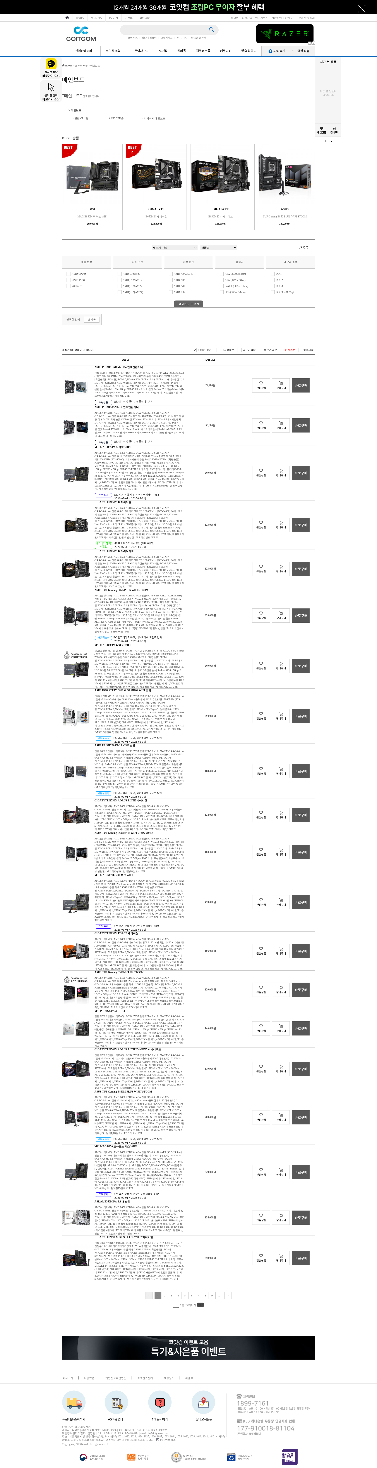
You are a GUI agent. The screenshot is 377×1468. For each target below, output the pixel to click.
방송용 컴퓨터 (198, 37)
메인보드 (95, 65)
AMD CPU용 (116, 118)
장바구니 (290, 17)
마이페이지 (261, 17)
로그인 (235, 17)
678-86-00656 (109, 1430)
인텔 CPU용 (81, 118)
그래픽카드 (167, 37)
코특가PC (133, 37)
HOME (68, 65)
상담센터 (276, 17)
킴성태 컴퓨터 (149, 37)
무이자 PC (182, 37)
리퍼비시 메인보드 (154, 118)
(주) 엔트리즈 (168, 1439)
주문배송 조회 (306, 17)
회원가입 (247, 17)
